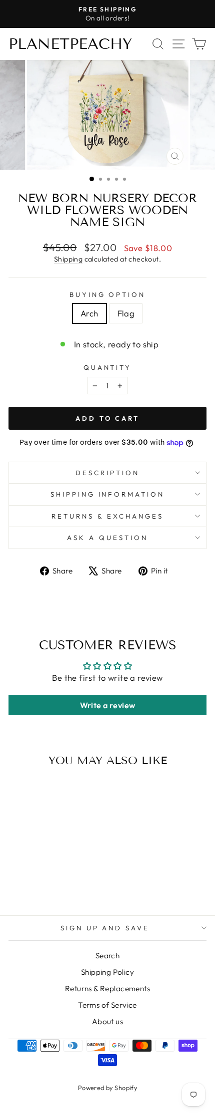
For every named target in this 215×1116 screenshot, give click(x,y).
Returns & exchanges (108, 516)
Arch (89, 313)
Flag (126, 313)
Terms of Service (107, 1005)
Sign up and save (105, 928)
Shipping (68, 259)
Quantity (108, 367)
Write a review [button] (108, 705)
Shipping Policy (107, 972)
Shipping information (107, 494)
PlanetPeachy (70, 43)
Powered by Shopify (107, 1088)
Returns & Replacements (107, 988)
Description (108, 473)
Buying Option (108, 294)
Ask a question (107, 538)
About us (107, 1021)
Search (108, 955)
